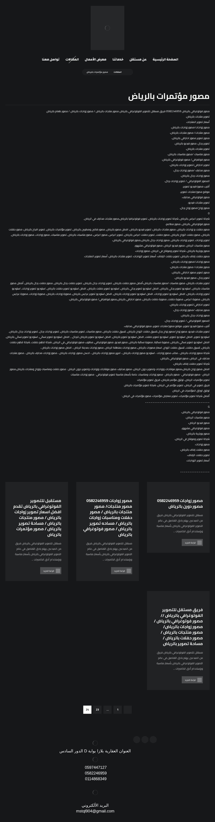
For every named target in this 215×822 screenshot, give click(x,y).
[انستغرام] (144, 739)
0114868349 (95, 779)
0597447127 (95, 767)
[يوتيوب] (136, 739)
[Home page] (128, 72)
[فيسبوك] (153, 739)
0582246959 (95, 773)
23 (97, 709)
